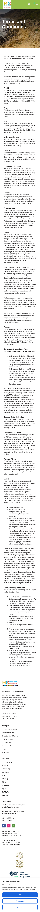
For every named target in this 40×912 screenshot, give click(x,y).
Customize (20, 901)
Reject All (20, 907)
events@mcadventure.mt (10, 807)
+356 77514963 (7, 820)
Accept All (20, 895)
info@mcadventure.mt (9, 813)
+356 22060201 (7, 818)
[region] (20, 895)
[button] (29, 4)
